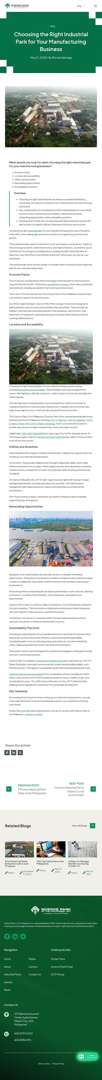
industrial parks (35, 230)
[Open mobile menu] (95, 6)
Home (7, 958)
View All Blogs (79, 825)
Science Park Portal (62, 966)
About (7, 966)
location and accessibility (33, 389)
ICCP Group (57, 974)
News (7, 989)
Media (32, 958)
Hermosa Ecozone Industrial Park (53, 437)
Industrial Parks (12, 974)
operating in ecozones (58, 284)
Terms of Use (43, 1063)
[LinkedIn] (14, 753)
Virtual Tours (58, 958)
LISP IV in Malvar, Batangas (42, 423)
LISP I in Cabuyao (58, 420)
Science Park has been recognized (26, 674)
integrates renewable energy (49, 660)
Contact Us (35, 974)
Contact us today (33, 714)
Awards (8, 982)
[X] (20, 753)
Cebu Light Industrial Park (33, 433)
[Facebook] (7, 753)
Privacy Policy (58, 1063)
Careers (33, 966)
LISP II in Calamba (76, 420)
